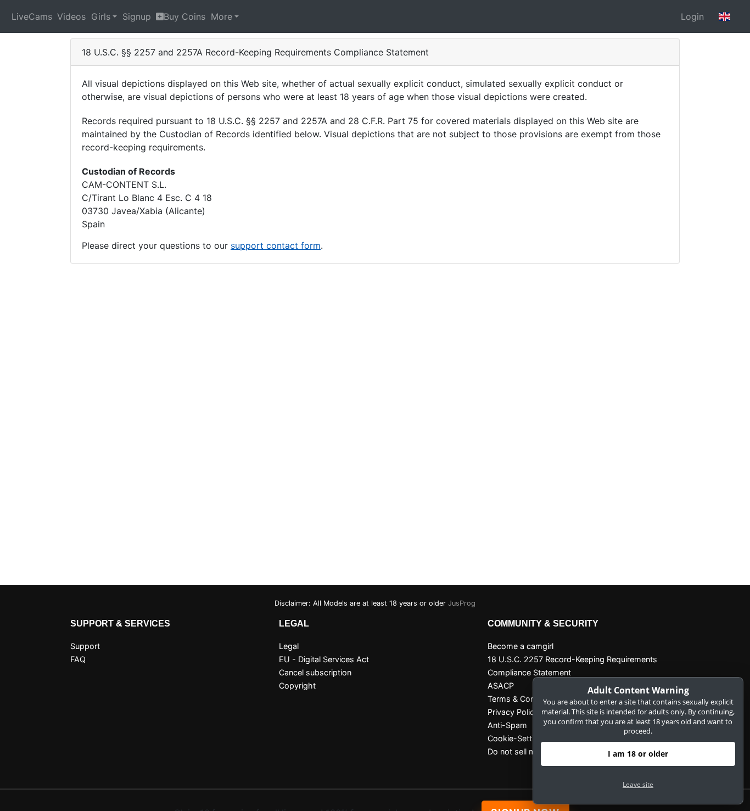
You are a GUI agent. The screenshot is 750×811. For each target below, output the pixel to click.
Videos (71, 16)
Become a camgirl (520, 646)
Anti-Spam (507, 725)
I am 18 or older (638, 753)
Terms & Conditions (523, 698)
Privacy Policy (513, 712)
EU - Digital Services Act (324, 659)
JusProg (461, 603)
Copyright (297, 685)
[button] (725, 16)
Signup (136, 16)
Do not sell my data (523, 751)
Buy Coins (184, 16)
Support (85, 646)
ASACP (501, 685)
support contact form (276, 245)
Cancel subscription (315, 672)
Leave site (638, 784)
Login (692, 16)
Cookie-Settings (517, 738)
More (221, 16)
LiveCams (32, 16)
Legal (289, 646)
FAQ (78, 659)
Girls (100, 16)
